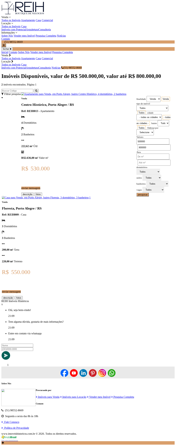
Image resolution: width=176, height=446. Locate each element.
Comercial (47, 20)
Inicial (4, 52)
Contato (5, 38)
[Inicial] (22, 14)
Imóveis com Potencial (13, 29)
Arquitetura (32, 29)
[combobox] (165, 99)
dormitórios (141, 167)
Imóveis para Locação (74, 396)
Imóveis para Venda (48, 396)
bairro (154, 123)
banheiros (141, 184)
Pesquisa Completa (46, 35)
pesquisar (142, 194)
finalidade (141, 99)
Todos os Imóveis (10, 20)
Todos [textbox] (142, 112)
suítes (139, 178)
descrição (27, 194)
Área (138, 152)
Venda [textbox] (166, 99)
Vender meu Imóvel (24, 35)
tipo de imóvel (143, 104)
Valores (139, 137)
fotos (38, 194)
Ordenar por (152, 128)
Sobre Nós (7, 35)
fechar (6, 49)
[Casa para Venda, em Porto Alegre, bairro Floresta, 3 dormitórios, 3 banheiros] (45, 197)
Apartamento (28, 20)
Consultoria (44, 29)
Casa (38, 20)
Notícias (61, 35)
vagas (139, 190)
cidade (150, 113)
